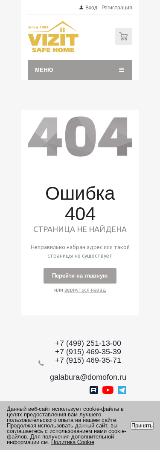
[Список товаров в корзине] (125, 42)
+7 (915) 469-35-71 (88, 360)
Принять (142, 425)
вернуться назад (85, 289)
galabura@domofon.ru (88, 377)
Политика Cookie (72, 442)
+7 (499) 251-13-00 (88, 343)
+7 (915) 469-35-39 (88, 351)
